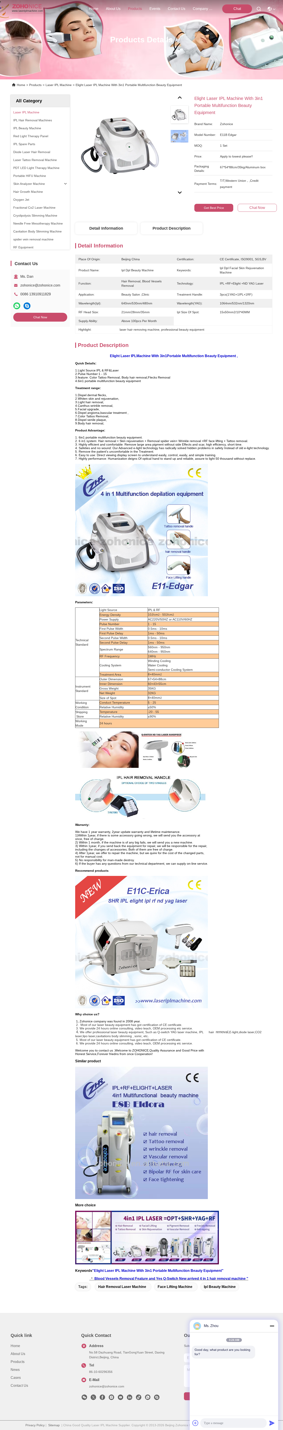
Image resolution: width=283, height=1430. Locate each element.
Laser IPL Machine (59, 85)
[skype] (27, 306)
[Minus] (272, 1326)
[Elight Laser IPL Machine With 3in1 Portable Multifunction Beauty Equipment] (120, 146)
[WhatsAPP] (17, 306)
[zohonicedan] (157, 1398)
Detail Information (106, 228)
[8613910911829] (148, 1398)
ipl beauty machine (220, 1287)
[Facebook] (102, 1398)
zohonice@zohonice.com (40, 285)
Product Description (172, 228)
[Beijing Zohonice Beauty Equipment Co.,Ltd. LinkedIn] (129, 1398)
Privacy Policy (35, 1425)
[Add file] (195, 1423)
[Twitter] (93, 1398)
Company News (203, 9)
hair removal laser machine (122, 1287)
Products (35, 85)
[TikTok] (139, 1398)
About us (18, 1354)
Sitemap (54, 1425)
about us (113, 9)
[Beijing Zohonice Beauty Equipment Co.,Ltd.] (27, 8)
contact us (176, 9)
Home (93, 9)
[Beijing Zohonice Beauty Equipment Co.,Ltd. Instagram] (111, 1398)
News (15, 1370)
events (154, 9)
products (135, 9)
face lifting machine (175, 1287)
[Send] (271, 1423)
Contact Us (19, 1385)
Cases (16, 1377)
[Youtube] (120, 1398)
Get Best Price (214, 207)
